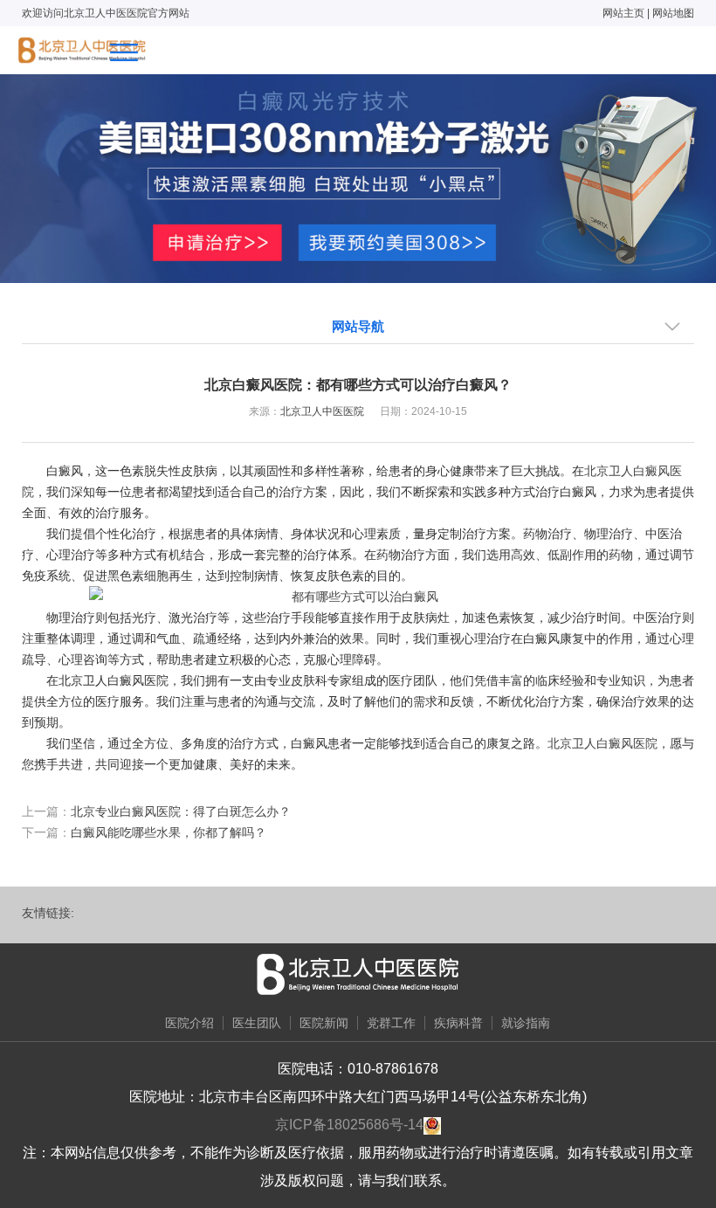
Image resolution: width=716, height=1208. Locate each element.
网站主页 (623, 13)
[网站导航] (124, 52)
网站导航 (358, 326)
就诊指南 (525, 1023)
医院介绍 (189, 1023)
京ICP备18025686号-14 (349, 1124)
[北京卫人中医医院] (82, 50)
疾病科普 (458, 1023)
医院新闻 (323, 1023)
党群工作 (391, 1023)
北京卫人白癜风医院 (602, 743)
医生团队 (256, 1023)
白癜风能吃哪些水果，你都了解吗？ (168, 832)
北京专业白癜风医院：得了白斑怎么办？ (181, 811)
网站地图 (673, 13)
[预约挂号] (358, 177)
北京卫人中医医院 (322, 411)
